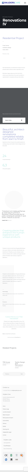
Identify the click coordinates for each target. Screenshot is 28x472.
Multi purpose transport (8, 417)
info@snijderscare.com (17, 390)
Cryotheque (7, 445)
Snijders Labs (7, 440)
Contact (4, 435)
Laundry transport (7, 412)
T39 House (6, 362)
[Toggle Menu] (25, 2)
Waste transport (6, 414)
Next (22, 374)
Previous (7, 374)
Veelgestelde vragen (7, 432)
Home (4, 406)
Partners (4, 423)
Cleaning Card (6, 429)
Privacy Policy (17, 337)
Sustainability (6, 420)
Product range (6, 409)
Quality (4, 426)
